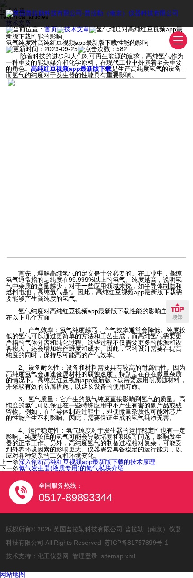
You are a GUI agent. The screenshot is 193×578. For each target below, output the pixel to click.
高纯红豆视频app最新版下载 (71, 68)
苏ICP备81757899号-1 (136, 542)
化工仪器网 (53, 556)
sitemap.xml (118, 556)
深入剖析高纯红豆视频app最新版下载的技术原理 (87, 461)
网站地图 (12, 574)
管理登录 (84, 556)
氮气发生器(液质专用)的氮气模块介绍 (71, 468)
